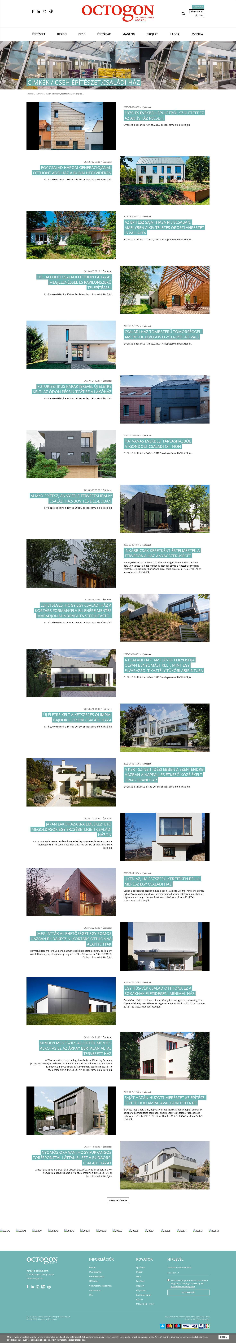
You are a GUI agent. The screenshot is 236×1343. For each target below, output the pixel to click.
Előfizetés (198, 7)
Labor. (175, 34)
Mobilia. (198, 34)
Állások (199, 15)
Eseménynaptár (143, 1294)
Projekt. (153, 34)
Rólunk (92, 1267)
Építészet (38, 34)
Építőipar (104, 34)
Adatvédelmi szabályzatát (183, 1286)
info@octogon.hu (34, 1278)
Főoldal (30, 93)
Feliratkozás (188, 1292)
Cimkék (40, 93)
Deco (82, 34)
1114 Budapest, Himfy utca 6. (40, 1274)
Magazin (128, 34)
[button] (183, 13)
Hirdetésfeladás (96, 1276)
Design (62, 34)
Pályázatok (141, 1290)
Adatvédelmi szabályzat (100, 1285)
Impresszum (95, 1290)
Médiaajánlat (197, 11)
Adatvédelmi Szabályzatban (68, 1339)
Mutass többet (118, 1200)
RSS (91, 1294)
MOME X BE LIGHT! (145, 1304)
